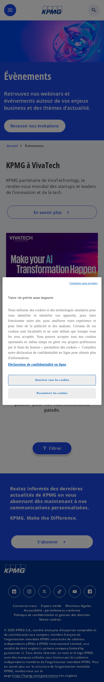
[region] (52, 341)
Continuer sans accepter (83, 283)
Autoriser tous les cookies (52, 379)
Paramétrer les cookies (52, 392)
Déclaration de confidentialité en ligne (37, 364)
